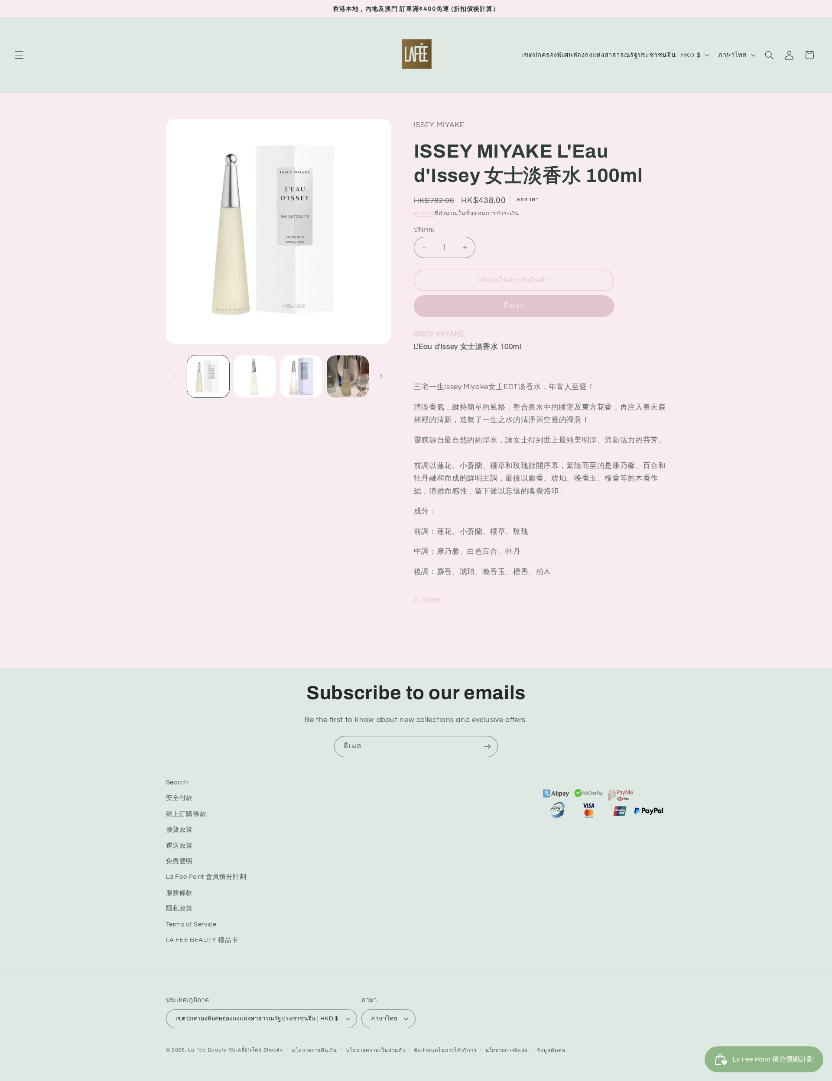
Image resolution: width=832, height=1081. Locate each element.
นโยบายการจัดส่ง (506, 1050)
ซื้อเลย (513, 305)
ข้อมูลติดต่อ (551, 1050)
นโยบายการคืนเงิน (314, 1050)
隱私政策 (179, 908)
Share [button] (431, 599)
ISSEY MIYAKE (439, 334)
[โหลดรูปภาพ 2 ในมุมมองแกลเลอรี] (255, 376)
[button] (19, 55)
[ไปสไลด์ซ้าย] (175, 376)
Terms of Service (191, 924)
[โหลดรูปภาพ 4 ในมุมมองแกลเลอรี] (348, 376)
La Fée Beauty (207, 1050)
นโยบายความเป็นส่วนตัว (375, 1050)
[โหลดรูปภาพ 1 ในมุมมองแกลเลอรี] (208, 376)
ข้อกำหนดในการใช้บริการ (445, 1050)
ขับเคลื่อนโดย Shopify (255, 1050)
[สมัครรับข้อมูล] (487, 746)
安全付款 (179, 798)
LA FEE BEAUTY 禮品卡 (202, 940)
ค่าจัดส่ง (424, 213)
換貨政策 (179, 829)
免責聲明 (179, 861)
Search (177, 782)
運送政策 (179, 845)
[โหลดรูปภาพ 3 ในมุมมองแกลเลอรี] (301, 376)
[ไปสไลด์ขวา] (381, 376)
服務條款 (179, 893)
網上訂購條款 (186, 814)
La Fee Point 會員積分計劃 (206, 877)
